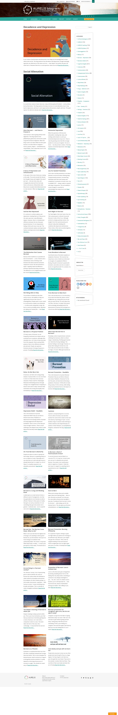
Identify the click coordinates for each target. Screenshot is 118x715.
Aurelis (29, 683)
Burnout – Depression (83, 57)
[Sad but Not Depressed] (34, 203)
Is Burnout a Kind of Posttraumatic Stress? (55, 452)
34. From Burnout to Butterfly (33, 452)
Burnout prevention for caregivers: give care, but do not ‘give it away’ (59, 611)
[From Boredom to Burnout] (59, 244)
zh (78, 251)
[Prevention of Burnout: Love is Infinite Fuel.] (59, 559)
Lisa (79, 131)
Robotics (80, 206)
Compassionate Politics (83, 73)
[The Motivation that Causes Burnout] (34, 244)
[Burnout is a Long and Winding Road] (34, 482)
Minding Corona (82, 159)
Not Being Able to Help (31, 293)
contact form (65, 677)
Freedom (80, 112)
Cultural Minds (81, 79)
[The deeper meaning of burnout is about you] (34, 602)
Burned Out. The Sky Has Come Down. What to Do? (33, 530)
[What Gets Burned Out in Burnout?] (59, 323)
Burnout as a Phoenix (30, 649)
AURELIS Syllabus (82, 48)
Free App (61, 19)
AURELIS (80, 42)
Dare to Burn (52, 491)
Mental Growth (81, 153)
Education (80, 95)
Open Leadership (82, 171)
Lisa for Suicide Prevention (57, 171)
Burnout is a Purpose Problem (33, 331)
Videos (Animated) (82, 236)
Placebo (79, 187)
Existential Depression (55, 130)
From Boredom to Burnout (57, 252)
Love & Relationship (82, 140)
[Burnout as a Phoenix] (34, 641)
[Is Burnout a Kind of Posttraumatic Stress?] (59, 443)
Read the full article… (63, 65)
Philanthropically (82, 184)
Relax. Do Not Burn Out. (31, 372)
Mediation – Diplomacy (83, 143)
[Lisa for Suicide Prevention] (59, 162)
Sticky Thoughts (81, 217)
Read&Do (80, 202)
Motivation (80, 165)
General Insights (82, 115)
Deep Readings (81, 85)
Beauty (79, 54)
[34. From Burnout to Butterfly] (34, 443)
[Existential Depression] (59, 122)
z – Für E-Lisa (81, 248)
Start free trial (89, 19)
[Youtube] (91, 16)
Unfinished (80, 233)
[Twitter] (85, 16)
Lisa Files (80, 134)
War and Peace (81, 239)
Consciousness (81, 76)
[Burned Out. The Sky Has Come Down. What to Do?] (34, 521)
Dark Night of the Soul (55, 211)
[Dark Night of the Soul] (59, 203)
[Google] (87, 16)
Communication (81, 70)
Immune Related (82, 122)
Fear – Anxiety (81, 106)
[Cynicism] (59, 402)
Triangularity (81, 226)
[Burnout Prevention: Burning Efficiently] (59, 521)
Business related (82, 60)
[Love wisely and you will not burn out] (59, 641)
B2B (79, 1)
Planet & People (81, 190)
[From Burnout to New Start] (59, 284)
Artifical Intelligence (83, 39)
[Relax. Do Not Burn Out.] (34, 364)
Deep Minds (81, 82)
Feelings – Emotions (82, 109)
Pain (79, 181)
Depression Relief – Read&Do (33, 411)
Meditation (80, 146)
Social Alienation (33, 71)
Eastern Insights (81, 92)
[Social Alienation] (47, 88)
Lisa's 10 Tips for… (82, 137)
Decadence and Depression (39, 27)
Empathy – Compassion (83, 101)
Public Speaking (81, 196)
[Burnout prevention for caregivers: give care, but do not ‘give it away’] (59, 602)
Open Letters (81, 175)
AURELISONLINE (71, 1)
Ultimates (80, 229)
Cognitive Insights (82, 64)
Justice (79, 125)
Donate (75, 19)
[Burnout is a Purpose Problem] (34, 323)
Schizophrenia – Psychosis (84, 209)
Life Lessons (81, 128)
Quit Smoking (81, 199)
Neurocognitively (82, 168)
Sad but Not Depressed (31, 211)
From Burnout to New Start (57, 293)
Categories (34, 19)
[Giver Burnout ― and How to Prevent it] (34, 122)
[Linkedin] (89, 16)
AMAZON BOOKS (46, 19)
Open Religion (81, 178)
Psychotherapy (81, 193)
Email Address (80, 265)
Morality (80, 162)
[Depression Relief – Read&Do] (34, 402)
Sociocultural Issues (82, 214)
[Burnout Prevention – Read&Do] (59, 364)
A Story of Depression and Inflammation (32, 171)
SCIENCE (55, 19)
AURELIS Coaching (82, 45)
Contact (68, 19)
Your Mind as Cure (82, 242)
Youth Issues (81, 245)
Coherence (80, 67)
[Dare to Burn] (59, 482)
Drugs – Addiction (82, 88)
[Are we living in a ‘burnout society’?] (34, 559)
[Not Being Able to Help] (34, 284)
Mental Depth (81, 150)
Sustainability (81, 223)
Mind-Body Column (82, 156)
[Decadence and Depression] (47, 43)
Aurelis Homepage (30, 1)
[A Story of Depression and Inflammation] (34, 162)
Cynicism (51, 411)
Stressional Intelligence (83, 220)
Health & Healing (82, 119)
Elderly (79, 98)
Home (25, 19)
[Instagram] (93, 16)
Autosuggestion (81, 51)
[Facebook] (83, 16)
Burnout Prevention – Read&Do (58, 372)
